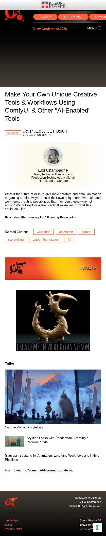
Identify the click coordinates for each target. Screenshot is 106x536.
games (86, 232)
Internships (11, 520)
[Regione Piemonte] (53, 5)
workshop (12, 132)
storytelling (16, 239)
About (8, 524)
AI (69, 239)
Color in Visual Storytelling (24, 427)
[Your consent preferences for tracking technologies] (97, 527)
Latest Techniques (46, 239)
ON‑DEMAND (73, 17)
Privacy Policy (13, 528)
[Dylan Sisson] (53, 321)
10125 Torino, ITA (90, 524)
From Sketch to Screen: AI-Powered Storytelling (39, 470)
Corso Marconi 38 (90, 520)
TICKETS (45, 17)
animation (66, 232)
